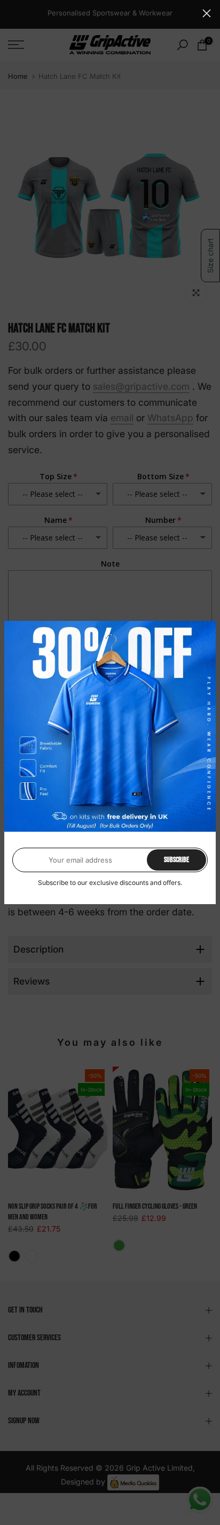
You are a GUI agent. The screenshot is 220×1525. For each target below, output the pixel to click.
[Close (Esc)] (206, 13)
